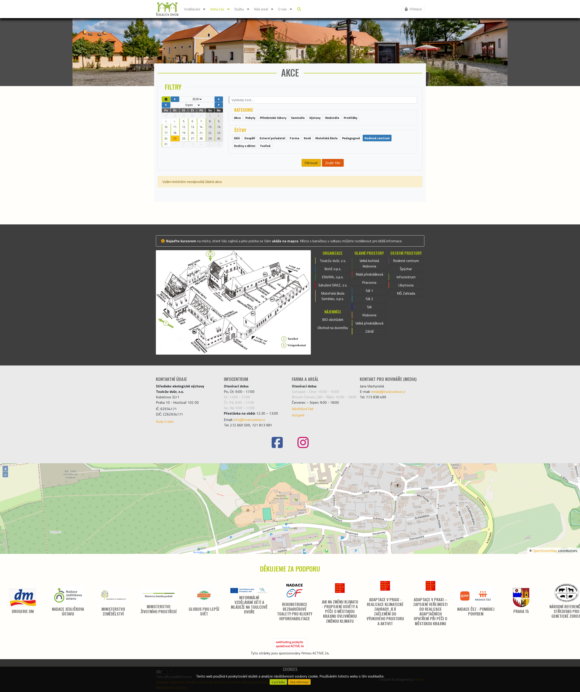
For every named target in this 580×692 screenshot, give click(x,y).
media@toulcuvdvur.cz (388, 391)
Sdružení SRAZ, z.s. (332, 285)
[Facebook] (277, 442)
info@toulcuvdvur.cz (249, 419)
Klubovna (369, 315)
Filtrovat (311, 163)
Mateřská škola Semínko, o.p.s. (332, 296)
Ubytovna (406, 285)
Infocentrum (406, 277)
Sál (369, 307)
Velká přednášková (369, 323)
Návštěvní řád (302, 408)
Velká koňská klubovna (369, 263)
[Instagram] (303, 442)
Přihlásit (415, 9)
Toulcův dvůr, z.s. (333, 260)
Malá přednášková (369, 274)
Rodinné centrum (406, 260)
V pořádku (278, 682)
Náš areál (261, 9)
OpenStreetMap (545, 550)
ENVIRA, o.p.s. (332, 277)
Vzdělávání (192, 9)
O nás (282, 9)
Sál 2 (369, 298)
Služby (239, 9)
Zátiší (369, 331)
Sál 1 (369, 290)
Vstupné (298, 415)
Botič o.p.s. (332, 269)
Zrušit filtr (333, 163)
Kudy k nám (165, 421)
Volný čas (217, 9)
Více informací (299, 682)
